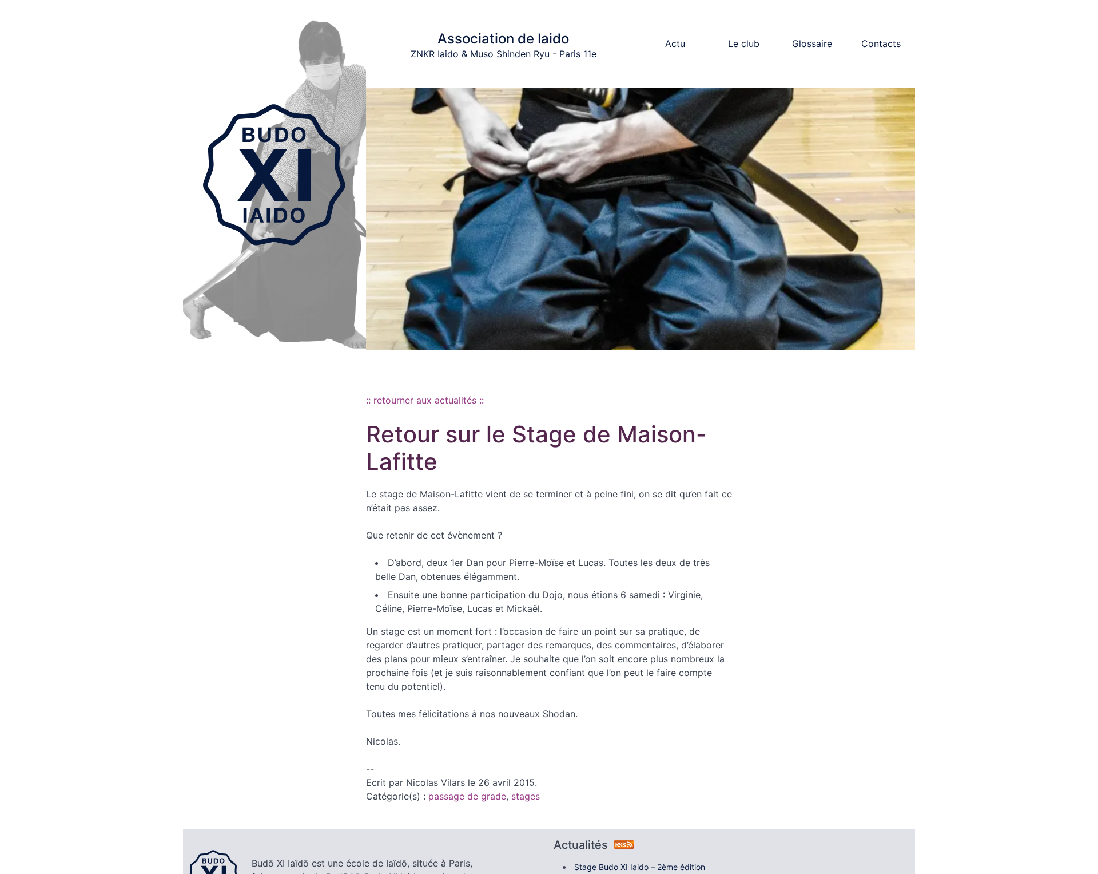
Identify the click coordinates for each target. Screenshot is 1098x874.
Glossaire (812, 43)
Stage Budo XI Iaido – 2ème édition (639, 867)
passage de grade (467, 796)
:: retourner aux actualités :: (425, 400)
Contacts (881, 43)
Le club (743, 43)
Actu (675, 43)
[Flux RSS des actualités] (624, 845)
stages (525, 796)
